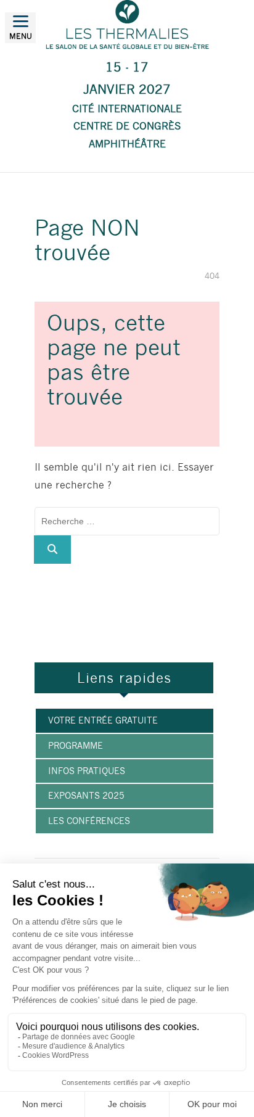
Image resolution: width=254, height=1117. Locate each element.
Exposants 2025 (86, 796)
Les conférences (89, 821)
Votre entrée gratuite (103, 720)
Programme (75, 746)
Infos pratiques (86, 771)
